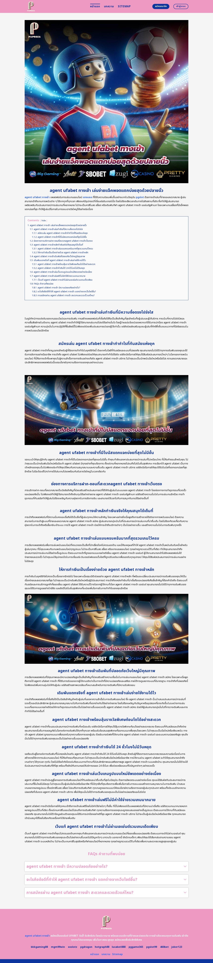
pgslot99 (151, 947)
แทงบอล (87, 197)
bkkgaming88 (39, 947)
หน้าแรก (95, 6)
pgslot (140, 197)
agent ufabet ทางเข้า (37, 197)
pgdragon (86, 947)
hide (44, 220)
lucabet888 (119, 947)
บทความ (109, 6)
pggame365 (136, 947)
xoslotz (72, 947)
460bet (164, 947)
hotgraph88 (102, 947)
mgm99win (58, 947)
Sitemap (124, 6)
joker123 (176, 947)
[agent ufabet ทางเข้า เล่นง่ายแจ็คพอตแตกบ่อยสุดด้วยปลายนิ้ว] (55, 6)
